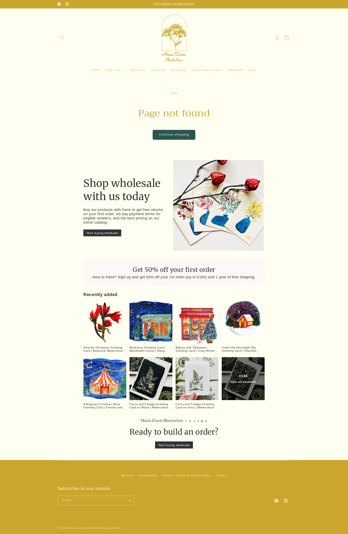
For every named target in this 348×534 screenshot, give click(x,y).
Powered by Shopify (109, 528)
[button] (62, 37)
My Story (127, 475)
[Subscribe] (129, 500)
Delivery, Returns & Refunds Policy (186, 475)
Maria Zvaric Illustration (82, 528)
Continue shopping (174, 134)
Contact (221, 475)
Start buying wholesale (102, 232)
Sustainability (147, 475)
